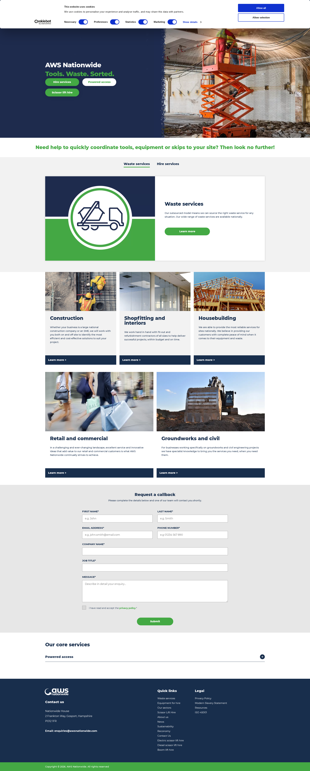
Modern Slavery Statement (211, 703)
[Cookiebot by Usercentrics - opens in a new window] (43, 22)
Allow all (261, 8)
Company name (93, 544)
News (160, 721)
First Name (90, 511)
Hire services (62, 82)
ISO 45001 (201, 712)
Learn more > (57, 359)
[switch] (114, 22)
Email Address (93, 527)
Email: (71, 730)
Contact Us (164, 735)
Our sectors (164, 707)
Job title (89, 560)
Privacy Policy (203, 698)
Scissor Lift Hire (166, 712)
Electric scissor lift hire (170, 740)
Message (89, 576)
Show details (190, 22)
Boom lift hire (165, 749)
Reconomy (163, 731)
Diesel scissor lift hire (169, 745)
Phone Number (168, 527)
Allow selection (261, 17)
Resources (201, 707)
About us (162, 717)
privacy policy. (127, 608)
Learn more (187, 231)
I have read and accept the (113, 608)
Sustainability (165, 726)
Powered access (99, 82)
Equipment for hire (168, 703)
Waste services (137, 164)
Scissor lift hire (62, 92)
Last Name (165, 511)
